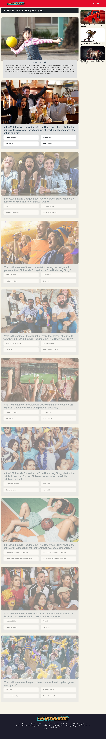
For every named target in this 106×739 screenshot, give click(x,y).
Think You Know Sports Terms (79, 724)
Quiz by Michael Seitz (9, 76)
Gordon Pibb (9, 144)
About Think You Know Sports (26, 724)
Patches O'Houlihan (11, 137)
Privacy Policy (53, 724)
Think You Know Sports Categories (53, 726)
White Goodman (47, 144)
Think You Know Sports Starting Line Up (27, 726)
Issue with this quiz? (70, 76)
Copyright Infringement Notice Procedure (78, 726)
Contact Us (64, 724)
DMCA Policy (42, 724)
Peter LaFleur (47, 137)
